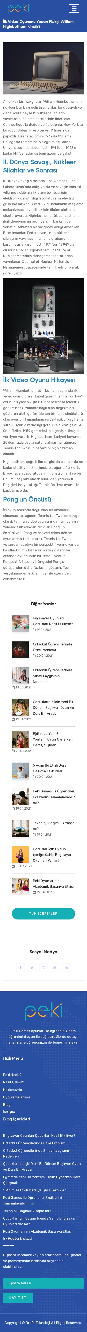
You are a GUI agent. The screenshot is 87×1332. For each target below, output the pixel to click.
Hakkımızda (12, 1090)
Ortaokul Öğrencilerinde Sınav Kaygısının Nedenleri (52, 676)
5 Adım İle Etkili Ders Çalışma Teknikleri (35, 1190)
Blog (7, 1105)
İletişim (9, 1112)
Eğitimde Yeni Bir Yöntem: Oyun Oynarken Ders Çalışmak (53, 739)
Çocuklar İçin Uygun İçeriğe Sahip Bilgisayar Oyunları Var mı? (52, 855)
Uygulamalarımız (17, 1097)
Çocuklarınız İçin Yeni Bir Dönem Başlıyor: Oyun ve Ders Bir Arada (53, 707)
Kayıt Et (18, 1298)
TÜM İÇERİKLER (43, 913)
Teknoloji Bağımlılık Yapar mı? (27, 1211)
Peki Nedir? (12, 1075)
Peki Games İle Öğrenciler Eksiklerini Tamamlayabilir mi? (54, 797)
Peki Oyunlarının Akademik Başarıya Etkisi (37, 1232)
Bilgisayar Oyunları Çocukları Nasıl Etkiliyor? (39, 1136)
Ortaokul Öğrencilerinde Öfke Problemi (34, 1143)
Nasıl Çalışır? (13, 1082)
